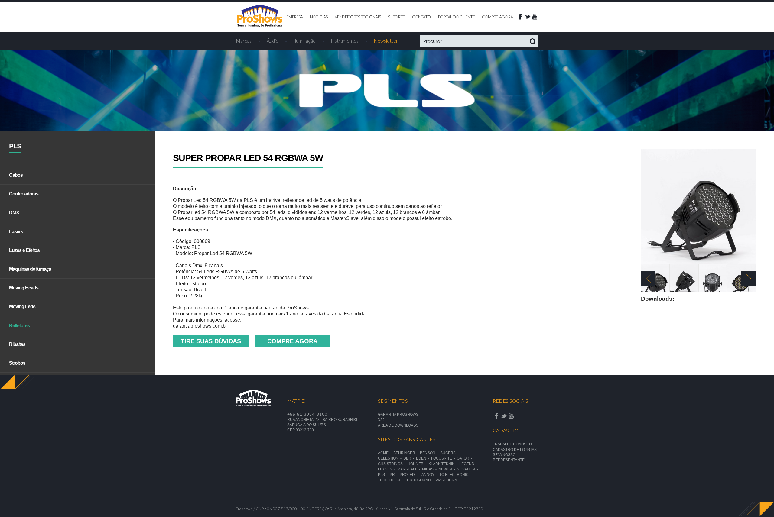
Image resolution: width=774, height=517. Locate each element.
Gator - (465, 458)
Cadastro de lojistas (515, 450)
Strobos (17, 363)
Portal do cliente (456, 16)
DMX (14, 212)
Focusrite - (444, 458)
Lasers (16, 231)
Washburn (446, 480)
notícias (318, 16)
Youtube (534, 16)
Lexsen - (387, 469)
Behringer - (406, 453)
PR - (395, 475)
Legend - (469, 464)
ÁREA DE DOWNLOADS (398, 425)
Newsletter (386, 41)
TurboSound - (420, 480)
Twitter (527, 16)
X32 (381, 420)
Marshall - (409, 469)
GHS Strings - (393, 464)
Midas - (430, 469)
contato (421, 16)
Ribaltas (17, 344)
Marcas (244, 41)
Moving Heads (23, 287)
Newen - (447, 469)
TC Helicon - (391, 480)
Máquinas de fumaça (30, 269)
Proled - (410, 475)
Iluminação (305, 41)
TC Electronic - (456, 475)
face (520, 16)
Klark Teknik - (443, 464)
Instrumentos (345, 41)
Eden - (423, 458)
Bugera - (450, 453)
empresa (294, 16)
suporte (396, 16)
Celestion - (390, 458)
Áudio (272, 41)
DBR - (409, 458)
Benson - (430, 453)
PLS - (384, 475)
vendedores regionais (358, 16)
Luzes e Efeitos (24, 250)
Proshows (260, 16)
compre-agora (497, 16)
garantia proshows (398, 414)
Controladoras (23, 193)
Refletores (19, 325)
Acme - (385, 453)
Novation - (468, 469)
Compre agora (292, 341)
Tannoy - (429, 475)
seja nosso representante (509, 457)
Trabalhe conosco (512, 444)
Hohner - (418, 464)
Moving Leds (22, 306)
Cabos (16, 175)
